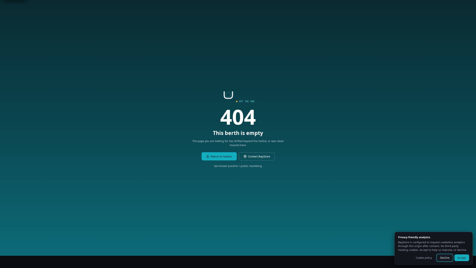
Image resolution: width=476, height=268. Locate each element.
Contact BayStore (259, 156)
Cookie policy (424, 257)
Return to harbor (221, 156)
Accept (462, 257)
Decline (444, 257)
